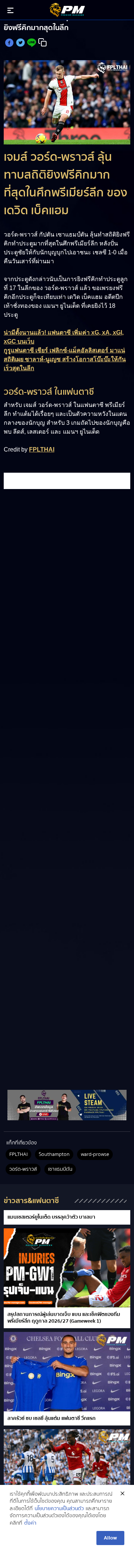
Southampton (54, 1154)
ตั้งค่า (30, 1523)
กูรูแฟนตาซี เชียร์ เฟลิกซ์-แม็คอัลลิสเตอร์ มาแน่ (64, 350)
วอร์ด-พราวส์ (23, 1169)
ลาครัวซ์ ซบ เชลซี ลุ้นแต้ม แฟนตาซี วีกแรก (51, 1418)
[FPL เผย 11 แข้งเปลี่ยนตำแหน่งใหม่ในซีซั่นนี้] (67, 1468)
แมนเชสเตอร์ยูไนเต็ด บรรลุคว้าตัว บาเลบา (51, 1217)
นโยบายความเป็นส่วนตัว (59, 1509)
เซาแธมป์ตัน (60, 1169)
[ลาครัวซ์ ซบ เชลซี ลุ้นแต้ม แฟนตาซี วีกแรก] (67, 1371)
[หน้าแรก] (67, 1105)
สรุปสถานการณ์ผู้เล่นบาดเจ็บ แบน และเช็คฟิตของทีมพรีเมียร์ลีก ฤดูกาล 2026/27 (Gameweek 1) (63, 1317)
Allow (110, 1538)
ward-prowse (95, 1154)
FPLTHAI (41, 449)
